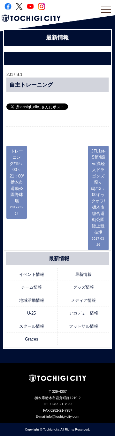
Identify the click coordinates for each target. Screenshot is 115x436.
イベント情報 (31, 274)
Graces (31, 339)
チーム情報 (31, 287)
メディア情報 (83, 300)
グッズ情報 (83, 287)
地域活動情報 (31, 300)
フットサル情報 (83, 326)
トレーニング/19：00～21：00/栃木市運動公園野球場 (17, 182)
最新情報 (83, 274)
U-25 (31, 313)
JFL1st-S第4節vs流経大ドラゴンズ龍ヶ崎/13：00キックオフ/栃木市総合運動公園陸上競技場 (98, 198)
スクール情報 (31, 326)
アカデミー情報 (83, 313)
